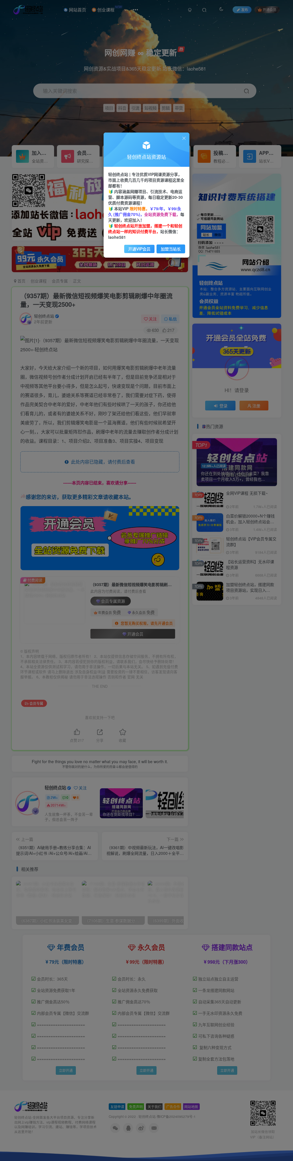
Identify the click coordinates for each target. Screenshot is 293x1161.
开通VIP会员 (139, 249)
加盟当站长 (171, 249)
